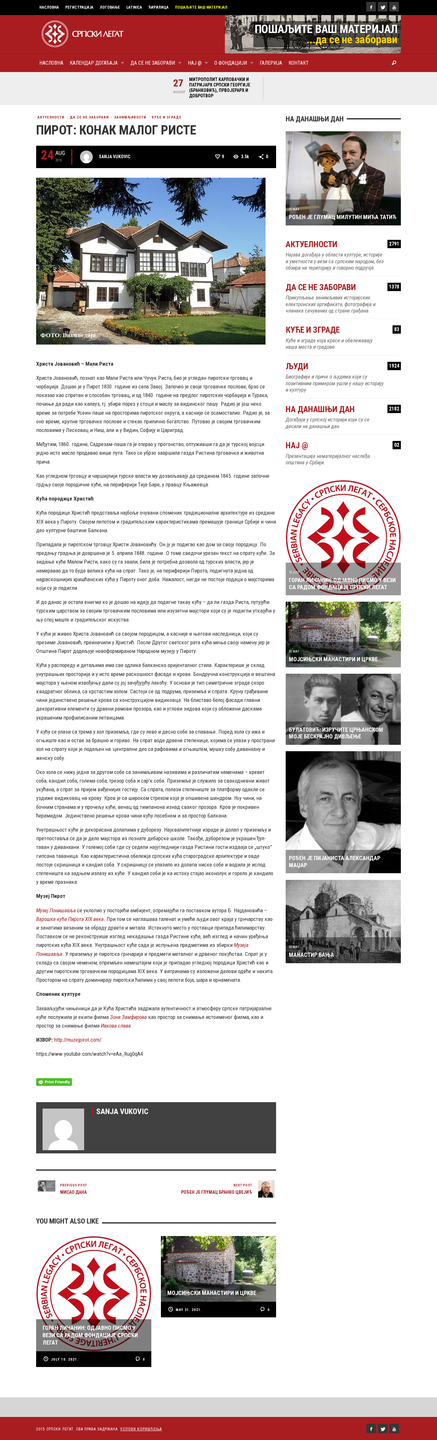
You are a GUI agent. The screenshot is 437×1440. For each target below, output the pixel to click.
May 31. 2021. (189, 1310)
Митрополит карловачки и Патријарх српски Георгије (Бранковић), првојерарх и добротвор (219, 87)
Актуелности (50, 117)
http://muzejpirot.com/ (77, 1040)
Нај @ (342, 445)
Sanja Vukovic (114, 156)
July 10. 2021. (64, 1359)
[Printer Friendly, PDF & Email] (54, 1081)
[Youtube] (394, 7)
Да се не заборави (89, 117)
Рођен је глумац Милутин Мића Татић (342, 217)
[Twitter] (382, 7)
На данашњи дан (342, 409)
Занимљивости (130, 117)
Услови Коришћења (141, 1429)
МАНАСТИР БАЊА (311, 954)
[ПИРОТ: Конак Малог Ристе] (151, 260)
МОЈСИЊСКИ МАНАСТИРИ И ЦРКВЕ (333, 659)
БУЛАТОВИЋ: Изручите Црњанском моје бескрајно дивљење (336, 733)
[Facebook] (371, 7)
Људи (342, 366)
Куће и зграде (166, 117)
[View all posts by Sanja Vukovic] (86, 157)
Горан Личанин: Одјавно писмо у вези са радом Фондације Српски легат (342, 583)
